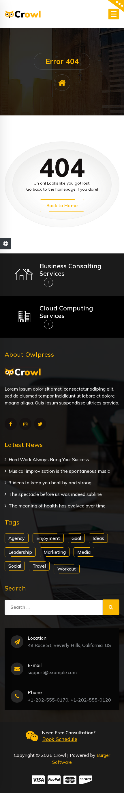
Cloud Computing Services (66, 312)
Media (84, 552)
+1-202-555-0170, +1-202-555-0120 (69, 700)
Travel (39, 566)
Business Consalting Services (71, 269)
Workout (66, 569)
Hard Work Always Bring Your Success (49, 459)
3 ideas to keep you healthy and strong (50, 482)
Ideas (98, 538)
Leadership (20, 552)
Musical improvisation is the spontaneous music (59, 471)
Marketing (55, 552)
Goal (76, 538)
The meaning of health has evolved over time (57, 506)
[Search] (111, 607)
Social (14, 566)
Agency (16, 538)
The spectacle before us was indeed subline (55, 494)
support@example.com (52, 672)
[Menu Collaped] (113, 14)
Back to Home (62, 205)
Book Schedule (59, 739)
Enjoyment (48, 538)
